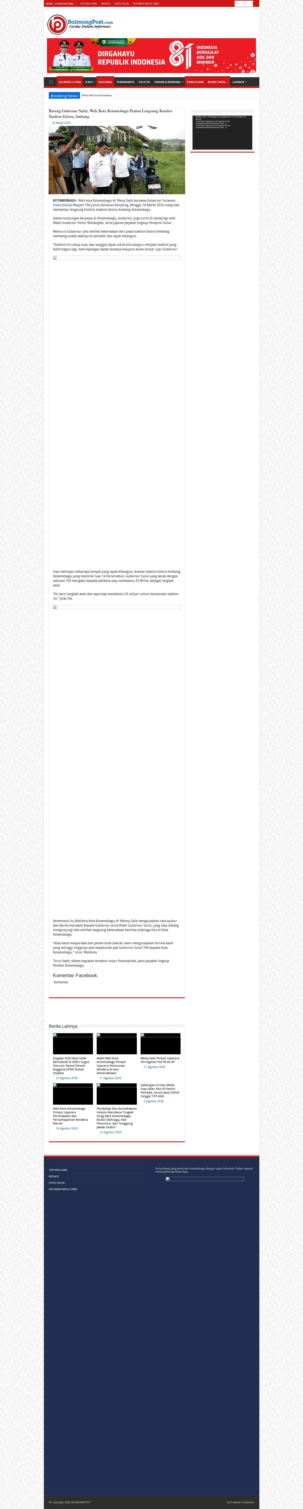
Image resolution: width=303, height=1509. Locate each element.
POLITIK (144, 82)
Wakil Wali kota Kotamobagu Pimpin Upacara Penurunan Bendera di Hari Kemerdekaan (111, 1065)
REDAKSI (105, 3)
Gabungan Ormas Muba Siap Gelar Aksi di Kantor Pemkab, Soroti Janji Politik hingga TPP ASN (160, 1090)
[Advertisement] (117, 1012)
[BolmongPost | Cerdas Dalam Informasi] (80, 24)
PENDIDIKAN (195, 82)
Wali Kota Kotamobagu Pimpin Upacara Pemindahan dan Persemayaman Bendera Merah (70, 1116)
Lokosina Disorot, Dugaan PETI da (101, 95)
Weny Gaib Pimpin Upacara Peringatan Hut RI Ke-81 (160, 1060)
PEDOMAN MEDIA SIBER (146, 3)
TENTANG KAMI (88, 3)
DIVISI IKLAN (122, 3)
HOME (51, 81)
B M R (88, 82)
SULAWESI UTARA (70, 82)
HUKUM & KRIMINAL (167, 82)
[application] (222, 133)
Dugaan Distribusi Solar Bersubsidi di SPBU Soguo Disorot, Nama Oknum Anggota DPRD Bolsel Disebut (71, 1065)
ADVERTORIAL (217, 82)
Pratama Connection (242, 1502)
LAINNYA (238, 82)
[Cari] (256, 4)
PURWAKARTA (125, 82)
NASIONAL (105, 82)
